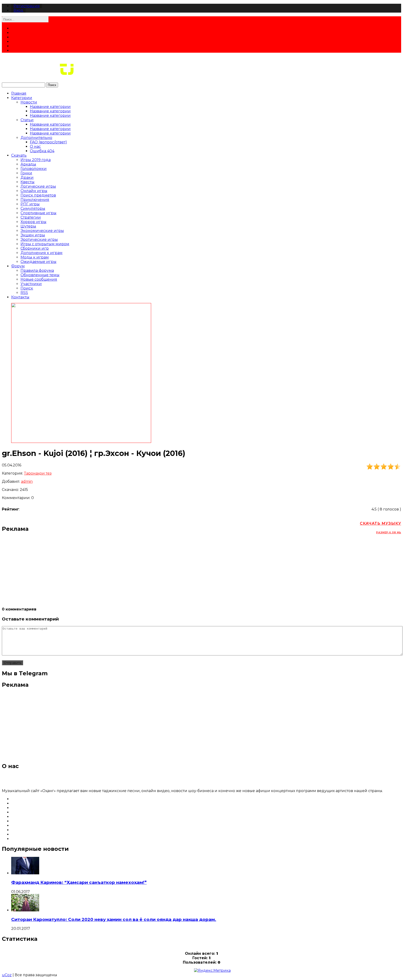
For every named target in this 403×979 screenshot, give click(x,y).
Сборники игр (35, 248)
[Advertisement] (142, 569)
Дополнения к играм (42, 253)
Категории (21, 98)
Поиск (52, 85)
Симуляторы (33, 208)
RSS (24, 292)
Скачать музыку (380, 527)
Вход (18, 10)
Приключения (35, 199)
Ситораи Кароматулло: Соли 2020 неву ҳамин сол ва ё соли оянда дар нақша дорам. (113, 919)
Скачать (19, 155)
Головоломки (34, 168)
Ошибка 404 (42, 151)
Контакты (20, 297)
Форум (18, 266)
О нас (35, 146)
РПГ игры (30, 204)
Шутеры (28, 226)
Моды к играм (35, 257)
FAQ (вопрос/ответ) (48, 142)
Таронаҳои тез (38, 473)
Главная (18, 93)
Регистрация (27, 6)
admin (27, 481)
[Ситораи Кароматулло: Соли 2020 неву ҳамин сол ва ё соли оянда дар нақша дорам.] (25, 910)
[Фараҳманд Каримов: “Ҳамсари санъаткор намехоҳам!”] (25, 873)
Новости (29, 102)
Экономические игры (42, 230)
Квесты (28, 182)
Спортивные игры (38, 213)
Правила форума (37, 270)
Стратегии (31, 217)
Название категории (50, 106)
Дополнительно (36, 137)
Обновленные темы (40, 275)
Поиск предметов (38, 195)
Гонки (26, 173)
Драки (27, 177)
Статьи (27, 120)
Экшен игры (33, 235)
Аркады (28, 164)
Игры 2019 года (36, 160)
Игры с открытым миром (45, 244)
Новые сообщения (39, 279)
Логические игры (38, 186)
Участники (31, 284)
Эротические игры (39, 239)
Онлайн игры (34, 191)
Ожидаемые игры (38, 261)
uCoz (7, 975)
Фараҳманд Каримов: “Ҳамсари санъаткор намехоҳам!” (79, 882)
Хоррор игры (33, 222)
